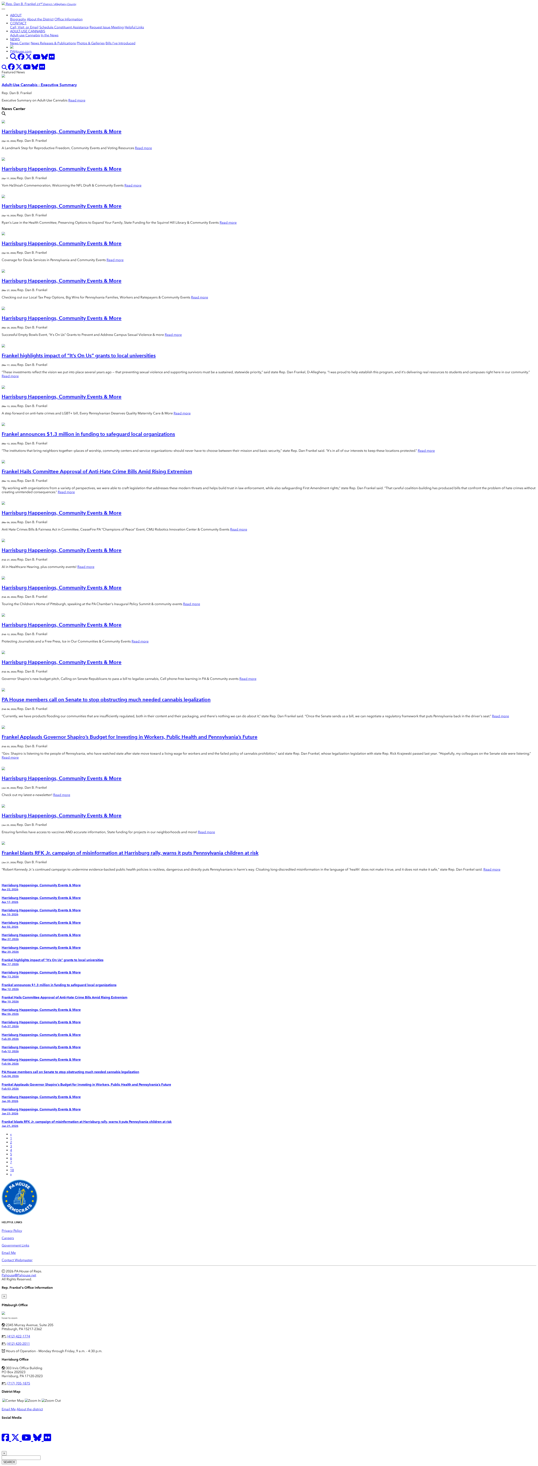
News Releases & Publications (53, 43)
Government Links (15, 1245)
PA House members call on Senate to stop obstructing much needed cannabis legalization (106, 699)
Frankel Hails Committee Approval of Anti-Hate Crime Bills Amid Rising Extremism (97, 471)
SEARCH (9, 1462)
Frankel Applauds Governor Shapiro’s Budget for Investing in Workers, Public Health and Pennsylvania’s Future (129, 737)
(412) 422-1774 (18, 1336)
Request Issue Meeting (107, 27)
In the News (49, 35)
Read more (76, 100)
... (11, 1166)
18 (12, 1170)
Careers (8, 1238)
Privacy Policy (12, 1231)
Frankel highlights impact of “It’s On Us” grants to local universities (79, 355)
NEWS (15, 39)
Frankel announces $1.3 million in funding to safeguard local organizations (88, 434)
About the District (40, 19)
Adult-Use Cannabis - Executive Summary (39, 84)
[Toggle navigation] (3, 9)
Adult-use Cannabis (25, 35)
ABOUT (16, 15)
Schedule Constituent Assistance (64, 27)
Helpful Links (134, 27)
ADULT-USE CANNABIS (27, 31)
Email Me (9, 1253)
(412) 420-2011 (18, 1344)
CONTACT (18, 23)
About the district (30, 1409)
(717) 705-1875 (18, 1383)
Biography (18, 19)
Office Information (68, 19)
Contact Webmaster (17, 1260)
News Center (20, 43)
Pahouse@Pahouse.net (19, 1275)
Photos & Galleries (91, 43)
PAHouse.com (21, 51)
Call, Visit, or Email (24, 27)
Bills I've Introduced (120, 43)
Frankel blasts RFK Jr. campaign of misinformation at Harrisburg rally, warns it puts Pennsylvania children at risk (130, 853)
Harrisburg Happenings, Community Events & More (61, 131)
